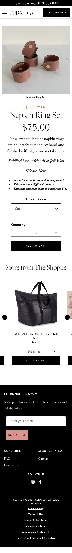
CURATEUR (41, 500)
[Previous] (5, 60)
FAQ (7, 458)
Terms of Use (35, 514)
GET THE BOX (57, 13)
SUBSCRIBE (17, 435)
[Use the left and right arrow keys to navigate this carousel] (36, 60)
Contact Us (11, 464)
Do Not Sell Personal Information (37, 538)
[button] (5, 12)
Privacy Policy (35, 508)
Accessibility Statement (35, 532)
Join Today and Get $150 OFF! (36, 3)
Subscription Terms (36, 526)
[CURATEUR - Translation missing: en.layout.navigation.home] (22, 13)
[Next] (67, 60)
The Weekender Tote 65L (43, 335)
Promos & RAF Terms (36, 520)
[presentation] (36, 304)
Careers (43, 458)
